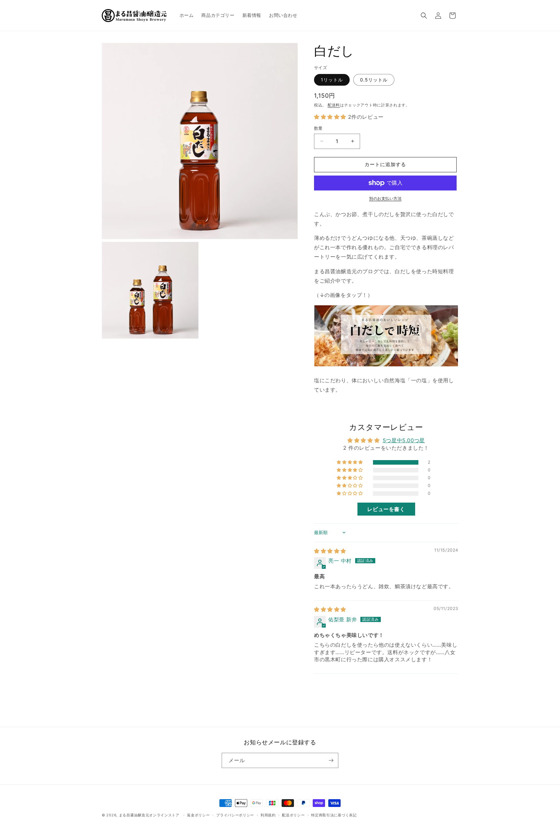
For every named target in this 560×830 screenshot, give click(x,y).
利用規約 (268, 815)
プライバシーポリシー (235, 815)
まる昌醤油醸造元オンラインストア (149, 815)
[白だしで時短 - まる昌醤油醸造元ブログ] (386, 366)
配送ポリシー (293, 815)
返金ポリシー (198, 815)
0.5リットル (374, 79)
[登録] (331, 760)
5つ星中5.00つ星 (404, 440)
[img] (330, 551)
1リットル (332, 79)
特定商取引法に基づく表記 (333, 815)
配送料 (334, 105)
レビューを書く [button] (386, 509)
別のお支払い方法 (385, 198)
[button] (424, 15)
